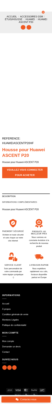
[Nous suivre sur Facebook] (4, 367)
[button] (4, 5)
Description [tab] (8, 196)
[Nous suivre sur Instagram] (9, 367)
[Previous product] (29, 27)
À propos (6, 309)
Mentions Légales (10, 319)
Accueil (12, 16)
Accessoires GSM (31, 16)
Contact (6, 352)
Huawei (30, 19)
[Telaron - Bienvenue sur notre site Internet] (24, 6)
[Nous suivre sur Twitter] (14, 367)
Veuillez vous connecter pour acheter (25, 172)
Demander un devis (11, 346)
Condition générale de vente (15, 314)
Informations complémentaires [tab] (19, 202)
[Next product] (23, 27)
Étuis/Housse (13, 19)
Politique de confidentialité (14, 325)
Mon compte (8, 341)
